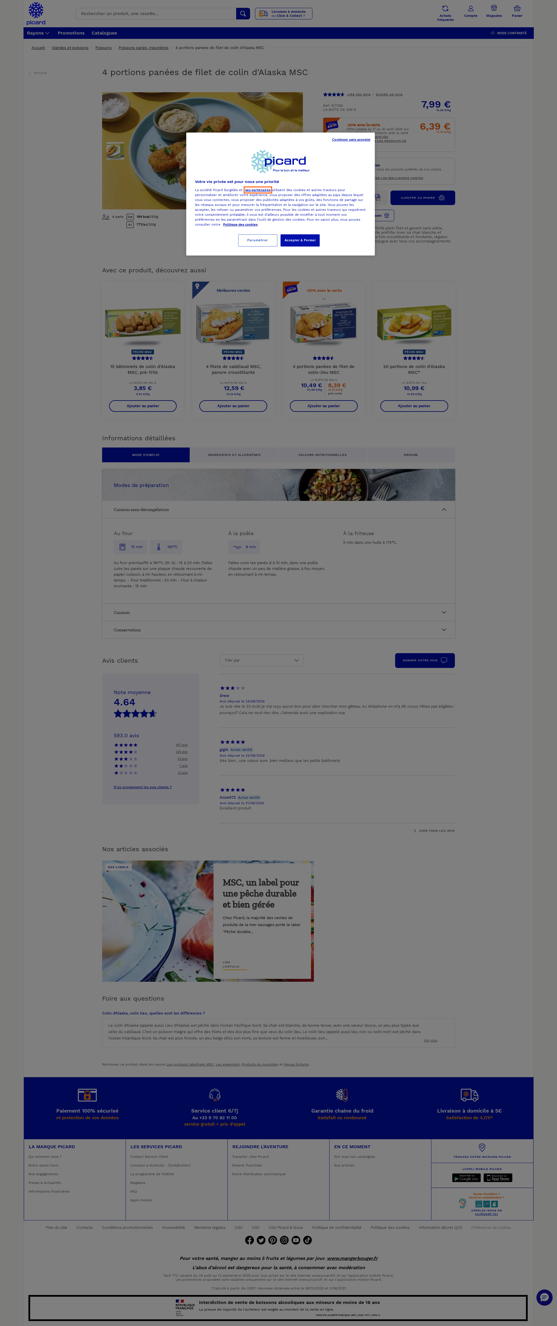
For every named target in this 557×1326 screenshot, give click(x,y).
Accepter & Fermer (300, 240)
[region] (280, 194)
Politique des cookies (240, 224)
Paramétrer (257, 240)
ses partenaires (258, 190)
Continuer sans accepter (351, 139)
